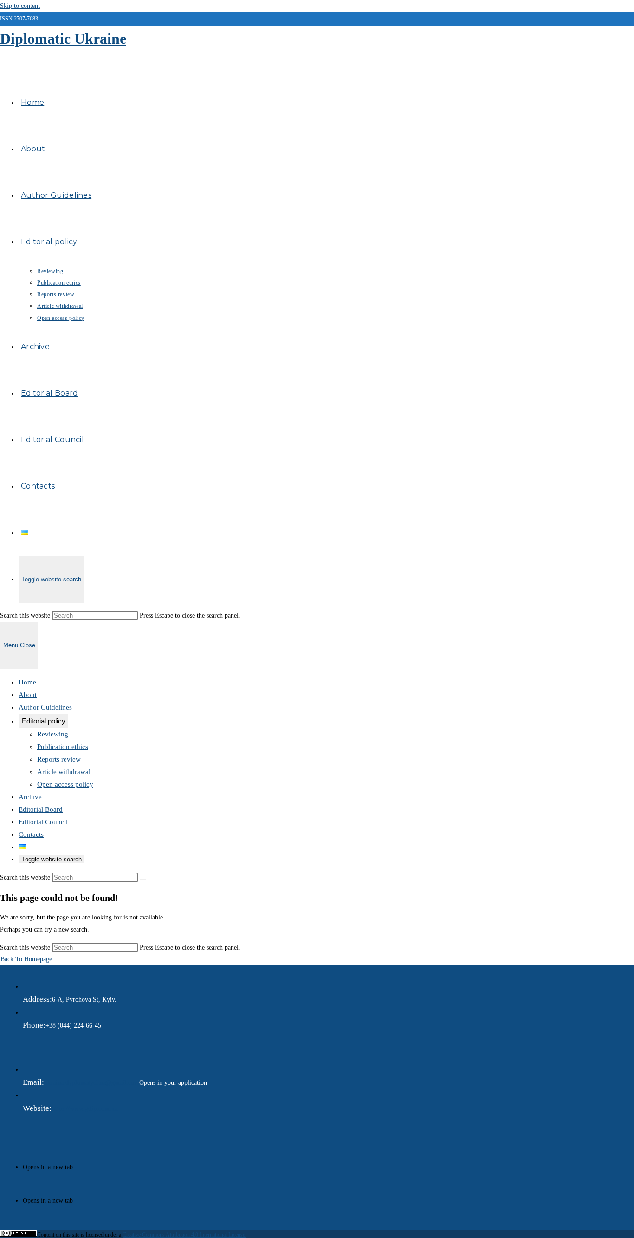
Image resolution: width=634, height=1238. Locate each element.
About (28, 694)
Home (27, 682)
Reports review (59, 759)
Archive (30, 797)
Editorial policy (43, 721)
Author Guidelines (45, 707)
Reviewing (52, 734)
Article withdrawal (64, 771)
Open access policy (65, 784)
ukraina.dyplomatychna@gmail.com (91, 1082)
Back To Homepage (26, 959)
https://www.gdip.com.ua (84, 1108)
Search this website (26, 615)
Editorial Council (43, 822)
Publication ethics (62, 746)
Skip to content (20, 5)
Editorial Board (41, 809)
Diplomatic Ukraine (63, 38)
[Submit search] (143, 879)
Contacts (31, 834)
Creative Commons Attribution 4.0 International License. (184, 1234)
